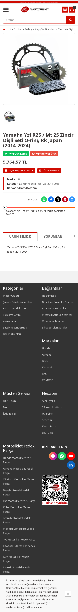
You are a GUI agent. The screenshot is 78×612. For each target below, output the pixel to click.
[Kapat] (68, 594)
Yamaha (46, 354)
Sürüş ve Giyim (12, 315)
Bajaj (45, 361)
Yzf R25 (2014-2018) (49, 183)
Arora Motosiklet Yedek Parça (17, 520)
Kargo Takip (49, 426)
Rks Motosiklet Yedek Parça (19, 501)
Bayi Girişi (47, 432)
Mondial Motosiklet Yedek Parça (18, 531)
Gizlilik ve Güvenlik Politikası (58, 302)
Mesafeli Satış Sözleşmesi (57, 315)
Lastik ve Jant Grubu (15, 327)
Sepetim (47, 420)
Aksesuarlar (10, 321)
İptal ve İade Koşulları (54, 308)
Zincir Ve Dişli (65, 29)
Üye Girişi (47, 413)
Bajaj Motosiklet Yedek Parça (16, 492)
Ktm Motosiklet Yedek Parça (16, 559)
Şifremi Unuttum (52, 407)
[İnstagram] (53, 456)
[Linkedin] (71, 465)
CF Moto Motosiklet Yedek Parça (18, 481)
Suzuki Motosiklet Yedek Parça (17, 570)
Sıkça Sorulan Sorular (54, 327)
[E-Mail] (72, 199)
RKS (44, 374)
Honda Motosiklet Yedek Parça (17, 460)
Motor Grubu (13, 29)
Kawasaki (47, 367)
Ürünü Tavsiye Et (52, 170)
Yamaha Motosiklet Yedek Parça (18, 471)
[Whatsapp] (44, 199)
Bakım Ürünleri (12, 334)
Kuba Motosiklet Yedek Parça (16, 509)
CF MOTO (47, 380)
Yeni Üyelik (48, 401)
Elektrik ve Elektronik (15, 308)
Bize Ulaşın (9, 401)
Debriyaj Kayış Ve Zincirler (39, 29)
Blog (5, 407)
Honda (46, 348)
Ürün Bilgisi (20, 236)
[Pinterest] (65, 199)
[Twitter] (58, 199)
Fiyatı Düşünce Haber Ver (21, 170)
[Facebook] (51, 199)
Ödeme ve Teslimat (53, 321)
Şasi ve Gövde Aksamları (17, 302)
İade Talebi (9, 413)
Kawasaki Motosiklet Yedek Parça (19, 548)
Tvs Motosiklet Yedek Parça (19, 539)
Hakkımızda (49, 295)
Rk (18, 179)
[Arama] (70, 20)
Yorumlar (53, 236)
